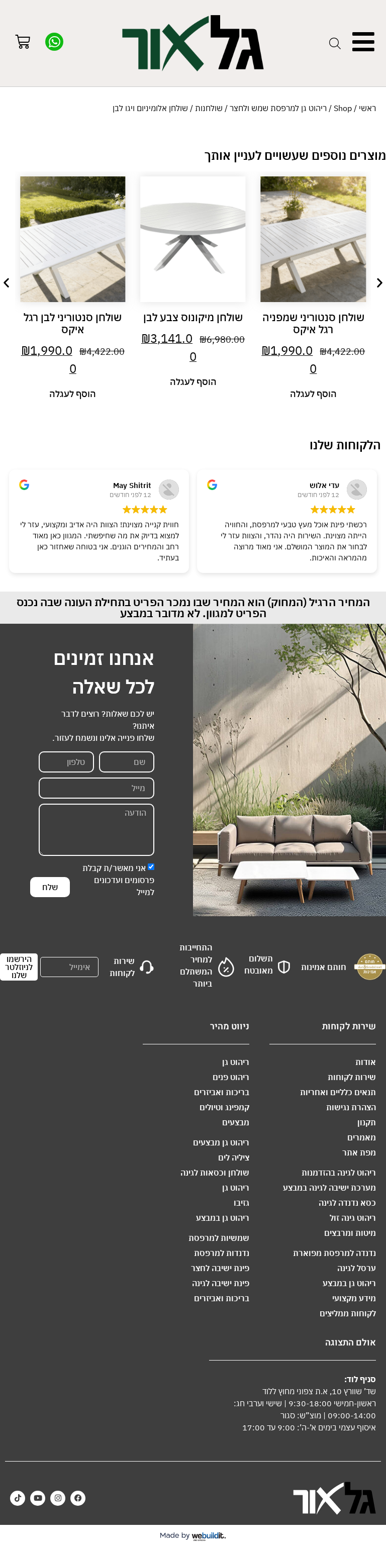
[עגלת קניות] (22, 43)
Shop (343, 108)
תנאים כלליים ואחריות (338, 1092)
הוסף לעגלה (313, 394)
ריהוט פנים (231, 1077)
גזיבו (241, 1203)
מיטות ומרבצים (350, 1233)
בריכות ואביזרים (221, 1092)
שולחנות (209, 108)
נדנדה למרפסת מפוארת (334, 1253)
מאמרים (361, 1137)
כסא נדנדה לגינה (347, 1203)
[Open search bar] (335, 43)
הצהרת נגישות (351, 1107)
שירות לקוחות (352, 1077)
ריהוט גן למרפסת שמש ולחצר (278, 108)
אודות (365, 1062)
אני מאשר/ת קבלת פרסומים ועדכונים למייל (118, 880)
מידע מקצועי (354, 1298)
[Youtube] (37, 1498)
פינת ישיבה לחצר (220, 1268)
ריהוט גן (235, 1062)
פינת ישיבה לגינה (220, 1283)
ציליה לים (233, 1157)
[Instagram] (57, 1498)
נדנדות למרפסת (221, 1253)
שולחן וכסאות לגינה (214, 1173)
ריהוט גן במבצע (349, 1283)
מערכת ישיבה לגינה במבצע (329, 1188)
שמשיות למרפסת (218, 1238)
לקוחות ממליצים (348, 1313)
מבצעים (235, 1122)
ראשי (367, 108)
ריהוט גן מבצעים (221, 1142)
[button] (6, 282)
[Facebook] (77, 1498)
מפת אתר (359, 1152)
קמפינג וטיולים (224, 1107)
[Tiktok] (17, 1498)
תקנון (366, 1122)
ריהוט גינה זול (353, 1218)
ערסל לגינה (356, 1268)
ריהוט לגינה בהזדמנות (339, 1173)
